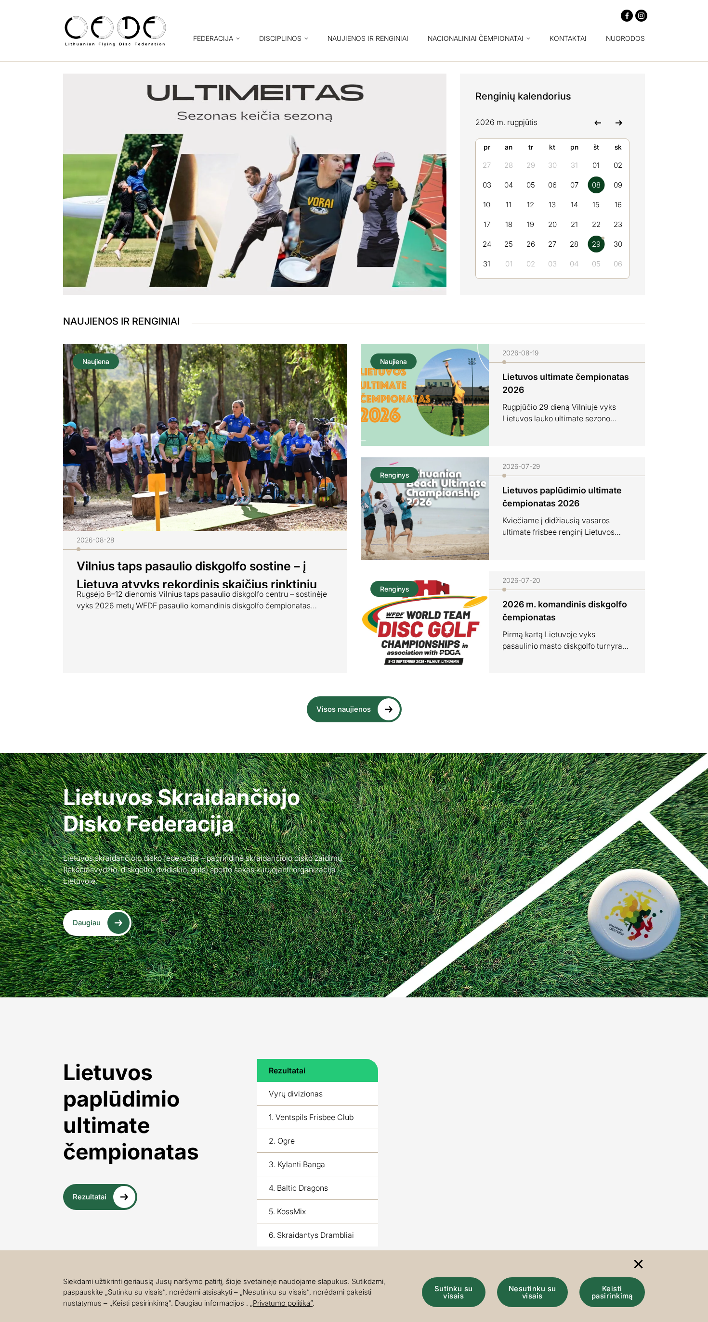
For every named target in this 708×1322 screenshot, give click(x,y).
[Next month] (618, 122)
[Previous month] (597, 122)
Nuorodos (625, 38)
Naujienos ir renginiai (368, 38)
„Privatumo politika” (281, 1303)
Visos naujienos (343, 709)
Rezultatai (89, 1196)
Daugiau (87, 922)
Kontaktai (568, 38)
